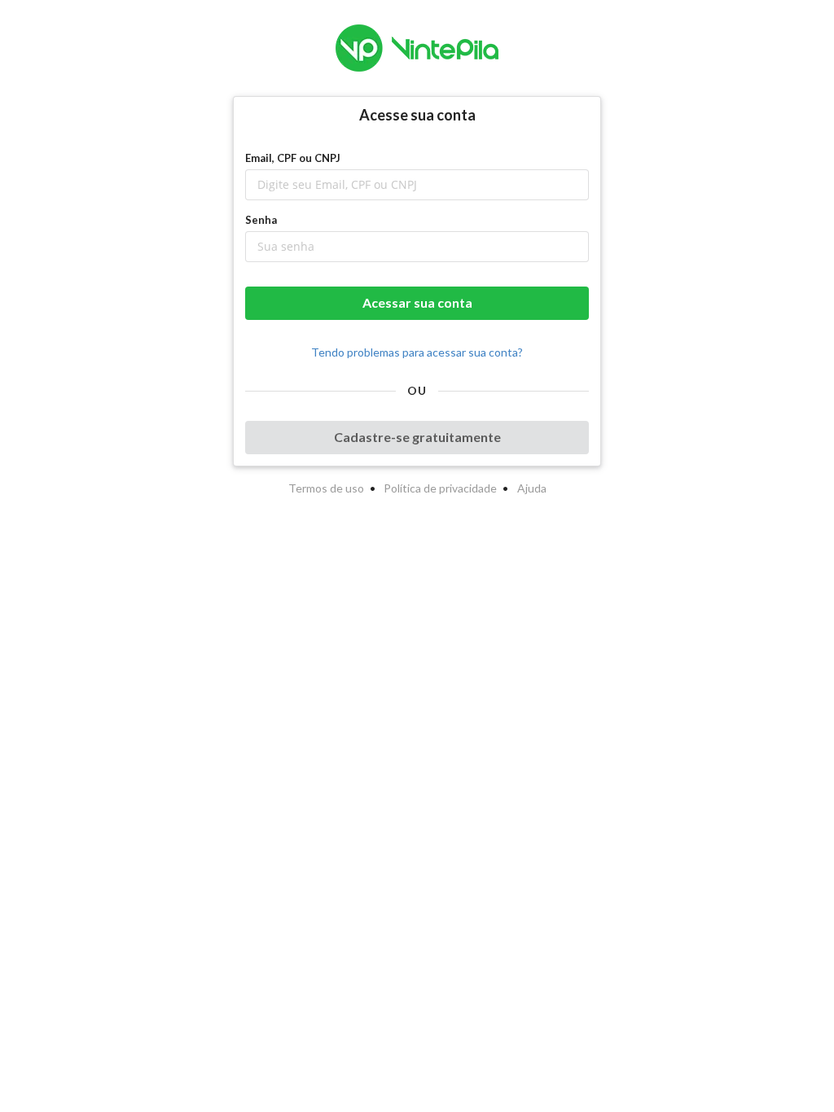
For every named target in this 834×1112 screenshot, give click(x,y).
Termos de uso (326, 488)
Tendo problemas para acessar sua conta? (417, 352)
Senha (261, 219)
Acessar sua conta (417, 302)
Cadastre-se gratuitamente (417, 436)
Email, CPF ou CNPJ (292, 157)
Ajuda (531, 488)
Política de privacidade (440, 488)
